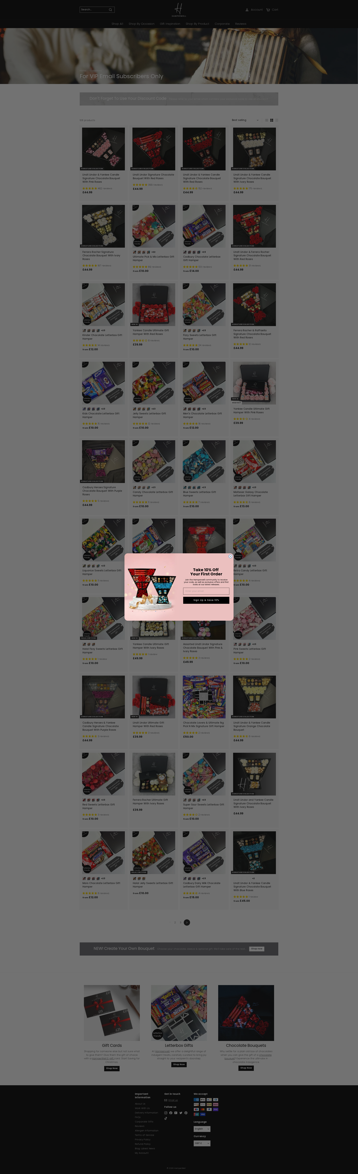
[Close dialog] (230, 556)
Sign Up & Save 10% (206, 600)
